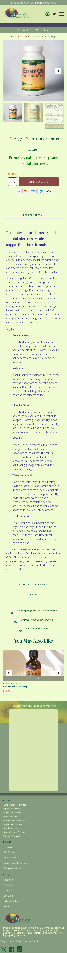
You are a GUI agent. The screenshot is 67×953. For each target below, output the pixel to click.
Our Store (9, 852)
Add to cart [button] (33, 678)
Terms (7, 906)
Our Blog (8, 895)
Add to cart (38, 181)
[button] (12, 112)
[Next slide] (58, 71)
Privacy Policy (11, 901)
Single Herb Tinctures (13, 824)
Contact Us (9, 885)
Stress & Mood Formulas (14, 832)
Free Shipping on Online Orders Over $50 (33, 2)
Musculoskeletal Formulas (15, 820)
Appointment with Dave (16, 862)
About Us (8, 879)
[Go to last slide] (9, 673)
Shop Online (10, 857)
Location (8, 846)
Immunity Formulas (12, 812)
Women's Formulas (12, 835)
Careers (8, 890)
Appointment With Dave (33, 30)
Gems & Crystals (12, 868)
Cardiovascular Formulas (14, 804)
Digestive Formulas (12, 808)
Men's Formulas (10, 816)
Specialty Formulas (26, 36)
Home (13, 36)
